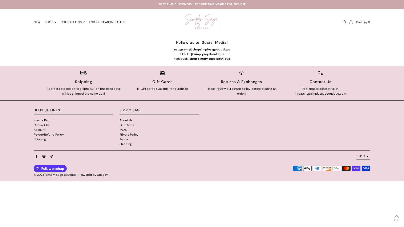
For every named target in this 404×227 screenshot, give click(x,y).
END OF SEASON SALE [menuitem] (105, 22)
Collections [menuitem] (71, 22)
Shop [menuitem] (49, 22)
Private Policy (129, 134)
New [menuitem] (37, 22)
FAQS (123, 130)
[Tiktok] (51, 156)
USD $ (360, 156)
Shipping (40, 139)
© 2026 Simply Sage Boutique (55, 175)
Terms (124, 139)
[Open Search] (344, 22)
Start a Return (43, 120)
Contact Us (42, 125)
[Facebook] (36, 156)
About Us (126, 120)
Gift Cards (127, 125)
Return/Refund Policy (49, 134)
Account (39, 130)
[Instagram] (44, 156)
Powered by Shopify (94, 175)
